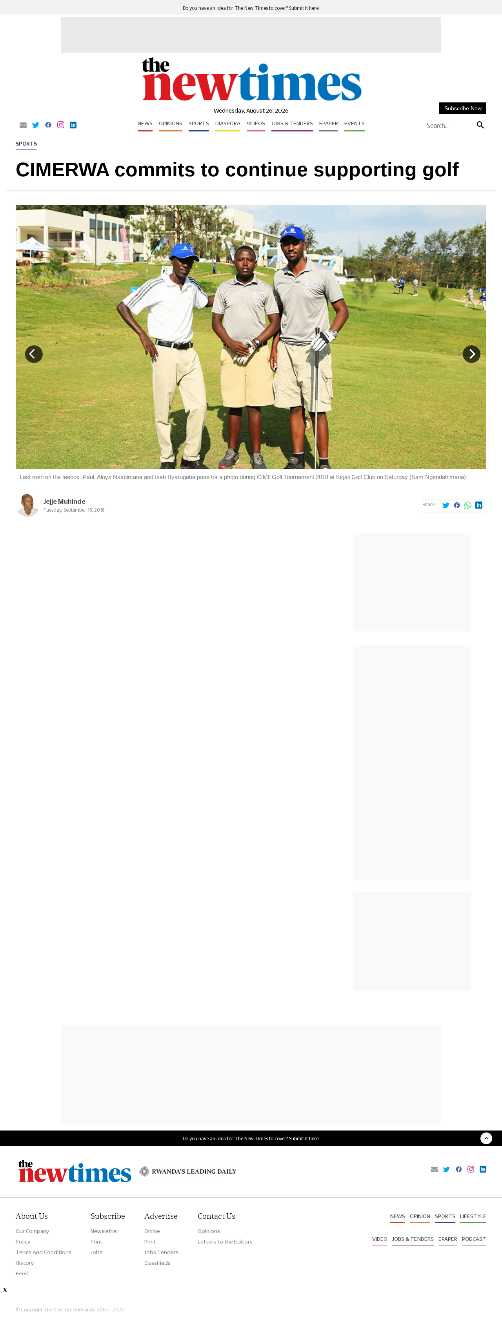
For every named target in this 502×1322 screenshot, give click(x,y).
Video (379, 1239)
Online (152, 1231)
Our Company (32, 1231)
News (145, 123)
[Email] (23, 125)
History (25, 1263)
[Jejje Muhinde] (27, 514)
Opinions (170, 123)
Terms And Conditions (43, 1252)
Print (96, 1241)
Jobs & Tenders (292, 123)
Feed (22, 1273)
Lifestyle (473, 1216)
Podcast (474, 1239)
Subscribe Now (463, 108)
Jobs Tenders (161, 1252)
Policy (23, 1241)
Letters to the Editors (225, 1241)
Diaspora (227, 123)
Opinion (420, 1216)
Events (354, 123)
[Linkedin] (73, 125)
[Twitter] (35, 125)
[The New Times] (251, 101)
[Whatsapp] (467, 506)
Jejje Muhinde (64, 501)
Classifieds (157, 1263)
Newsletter (104, 1231)
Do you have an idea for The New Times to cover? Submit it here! (251, 8)
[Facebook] (48, 125)
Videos (256, 123)
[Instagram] (60, 125)
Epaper (328, 123)
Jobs (96, 1252)
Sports (199, 123)
